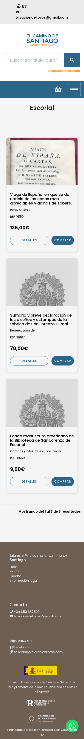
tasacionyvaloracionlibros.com (38, 652)
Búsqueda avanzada (63, 71)
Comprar (62, 240)
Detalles (29, 240)
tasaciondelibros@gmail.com (37, 616)
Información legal (23, 580)
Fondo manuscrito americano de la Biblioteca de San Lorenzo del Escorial (42, 440)
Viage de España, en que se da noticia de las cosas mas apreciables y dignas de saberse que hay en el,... (41, 198)
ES (24, 6)
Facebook (21, 647)
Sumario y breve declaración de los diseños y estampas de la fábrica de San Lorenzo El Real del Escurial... (41, 319)
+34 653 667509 (27, 611)
